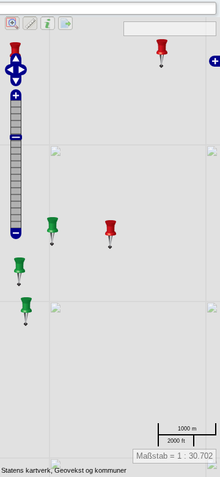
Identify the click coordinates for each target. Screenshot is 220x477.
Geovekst (69, 470)
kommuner (111, 470)
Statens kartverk (26, 470)
